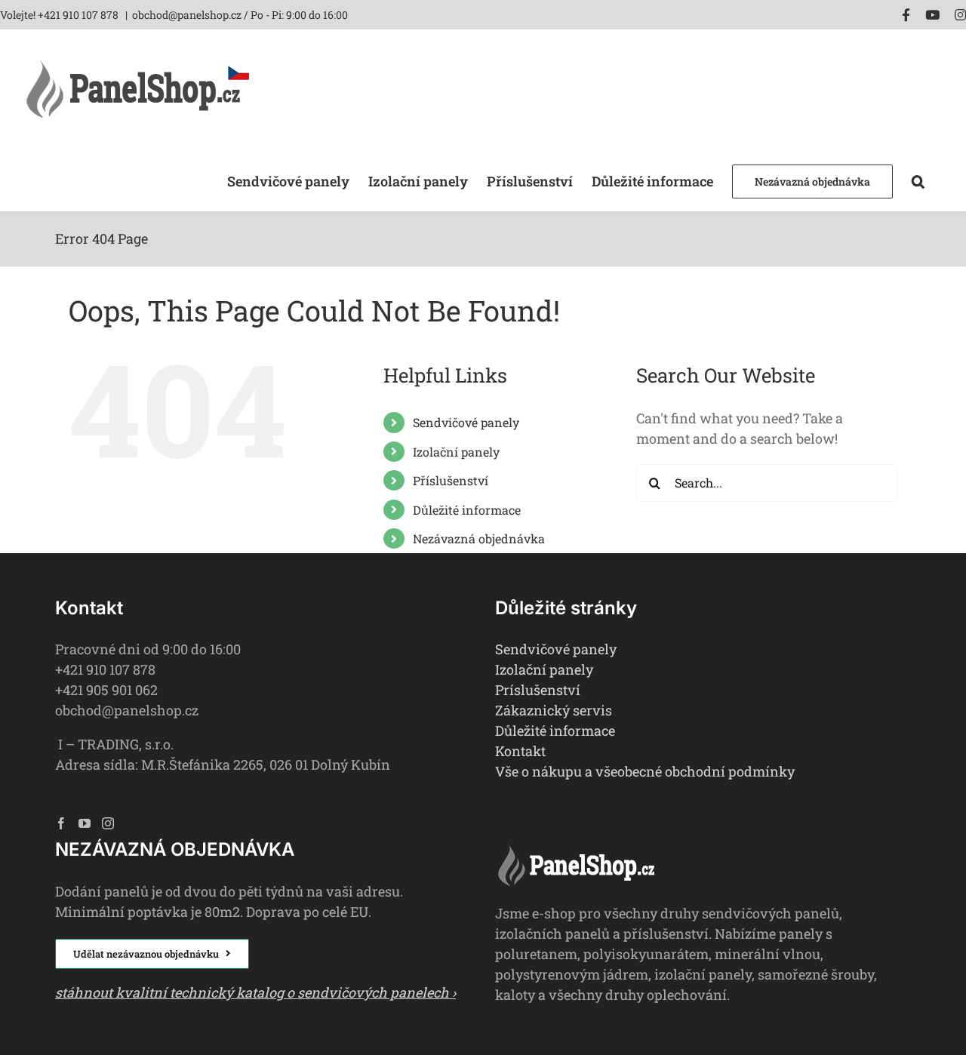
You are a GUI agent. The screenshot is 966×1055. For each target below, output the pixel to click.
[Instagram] (108, 823)
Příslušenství (450, 480)
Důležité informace (467, 510)
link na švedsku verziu (568, 1029)
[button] (918, 180)
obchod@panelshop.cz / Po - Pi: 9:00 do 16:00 (240, 15)
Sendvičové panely (466, 422)
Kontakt (520, 751)
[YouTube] (84, 823)
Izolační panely (456, 452)
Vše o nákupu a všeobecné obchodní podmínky (645, 771)
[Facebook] (61, 823)
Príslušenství (537, 690)
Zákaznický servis (553, 710)
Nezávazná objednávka (479, 538)
